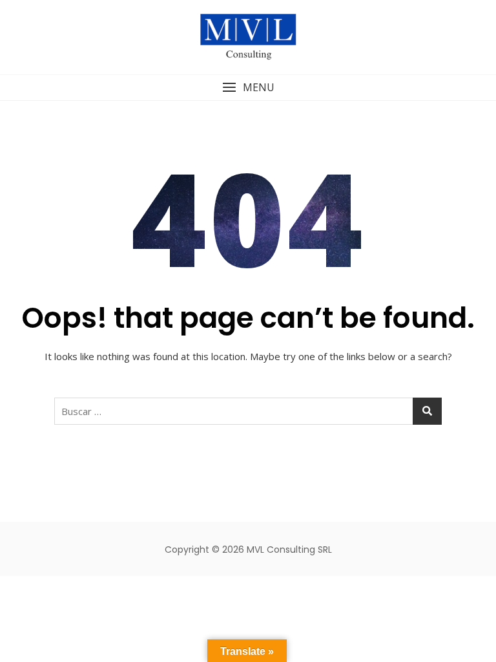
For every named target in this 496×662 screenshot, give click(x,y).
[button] (248, 87)
